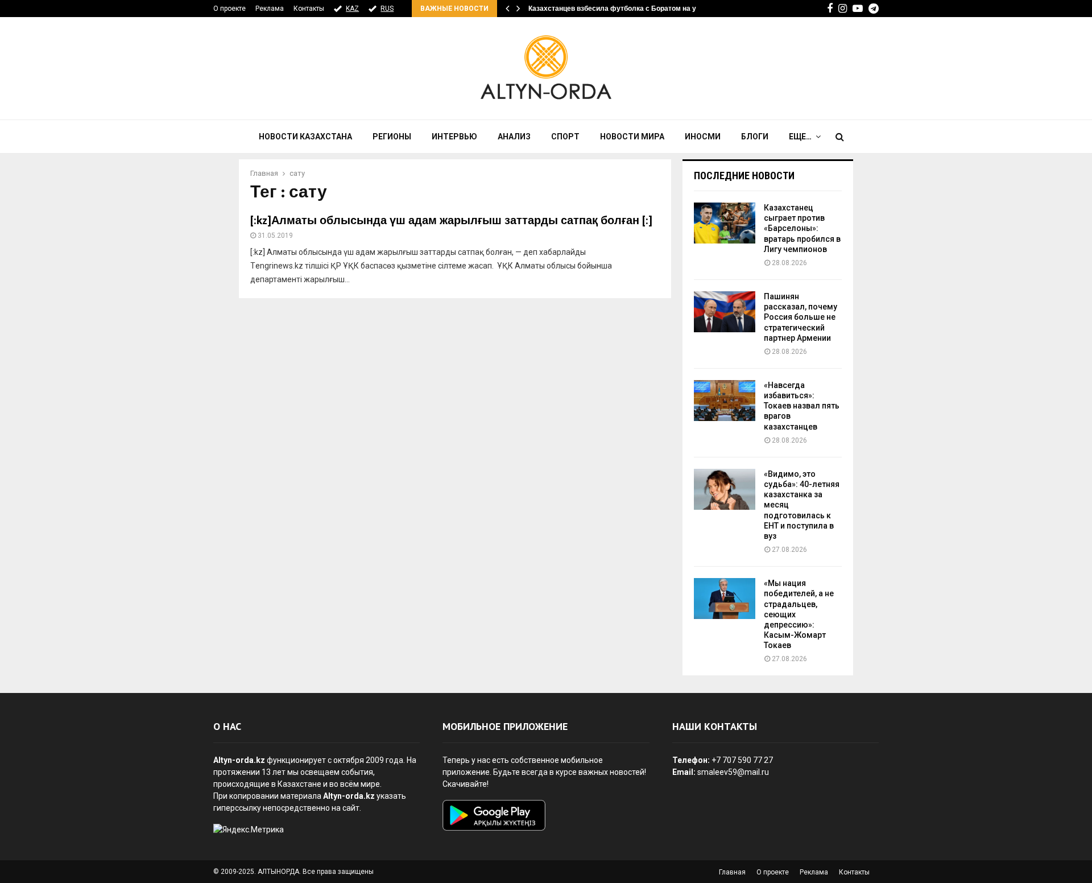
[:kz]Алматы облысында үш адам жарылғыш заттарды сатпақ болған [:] (451, 220)
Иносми (703, 136)
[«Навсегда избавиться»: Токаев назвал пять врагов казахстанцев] (724, 400)
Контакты (308, 9)
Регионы (392, 136)
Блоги (754, 136)
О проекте (229, 9)
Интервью (454, 136)
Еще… (800, 136)
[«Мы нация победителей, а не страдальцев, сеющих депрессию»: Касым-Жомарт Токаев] (724, 598)
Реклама (269, 9)
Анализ (514, 136)
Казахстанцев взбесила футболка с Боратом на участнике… (630, 8)
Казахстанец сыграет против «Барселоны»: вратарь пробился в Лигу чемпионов (802, 228)
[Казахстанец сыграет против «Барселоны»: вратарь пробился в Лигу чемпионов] (724, 223)
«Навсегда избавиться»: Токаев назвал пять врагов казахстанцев (801, 406)
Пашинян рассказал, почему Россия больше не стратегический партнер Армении (800, 317)
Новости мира (632, 136)
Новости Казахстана (305, 136)
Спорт (565, 136)
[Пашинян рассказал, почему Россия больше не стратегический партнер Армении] (724, 311)
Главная (732, 872)
